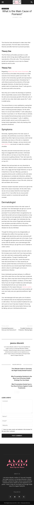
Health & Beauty (5, 8)
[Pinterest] (11, 318)
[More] (18, 318)
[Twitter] (7, 318)
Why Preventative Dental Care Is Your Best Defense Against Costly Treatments (21, 386)
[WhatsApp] (14, 318)
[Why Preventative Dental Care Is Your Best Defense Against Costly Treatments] (6, 386)
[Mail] (14, 497)
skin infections (6, 144)
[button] (2, 2)
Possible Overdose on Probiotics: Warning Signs (25, 329)
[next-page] (18, 392)
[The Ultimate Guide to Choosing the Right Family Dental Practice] (6, 370)
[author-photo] (17, 342)
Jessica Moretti (17, 343)
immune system (26, 287)
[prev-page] (15, 392)
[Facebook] (3, 318)
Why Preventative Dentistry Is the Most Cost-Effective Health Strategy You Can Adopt (21, 378)
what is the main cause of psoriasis (18, 71)
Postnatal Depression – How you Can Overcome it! (9, 329)
